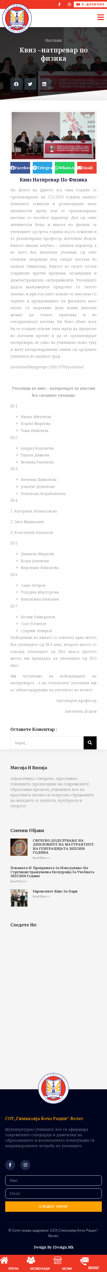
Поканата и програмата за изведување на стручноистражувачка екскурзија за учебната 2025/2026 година (52, 871)
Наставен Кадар (40, 1268)
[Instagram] (69, 4)
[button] (16, 84)
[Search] (90, 742)
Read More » (41, 858)
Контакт (93, 1268)
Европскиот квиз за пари (55, 891)
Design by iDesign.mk (53, 1247)
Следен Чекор (53, 1206)
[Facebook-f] (59, 4)
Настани (53, 40)
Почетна (13, 1268)
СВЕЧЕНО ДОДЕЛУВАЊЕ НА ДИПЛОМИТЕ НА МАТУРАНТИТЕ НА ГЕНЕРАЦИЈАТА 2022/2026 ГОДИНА (63, 846)
